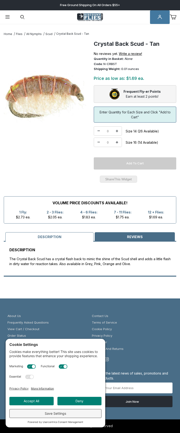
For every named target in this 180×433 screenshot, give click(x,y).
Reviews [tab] (135, 237)
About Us (14, 316)
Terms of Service (104, 322)
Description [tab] (49, 237)
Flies (19, 34)
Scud (48, 34)
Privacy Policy (102, 335)
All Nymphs (34, 34)
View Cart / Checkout (23, 329)
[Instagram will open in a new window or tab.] (107, 359)
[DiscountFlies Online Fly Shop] (90, 17)
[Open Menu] (7, 17)
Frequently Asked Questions (28, 322)
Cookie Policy (102, 329)
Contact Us (100, 316)
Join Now (132, 401)
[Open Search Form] (22, 17)
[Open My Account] (160, 17)
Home (8, 34)
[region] (45, 165)
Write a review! (130, 54)
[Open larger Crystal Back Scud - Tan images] (45, 96)
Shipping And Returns (108, 349)
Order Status (17, 335)
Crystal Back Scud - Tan (72, 33)
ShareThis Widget (118, 179)
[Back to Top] (165, 403)
